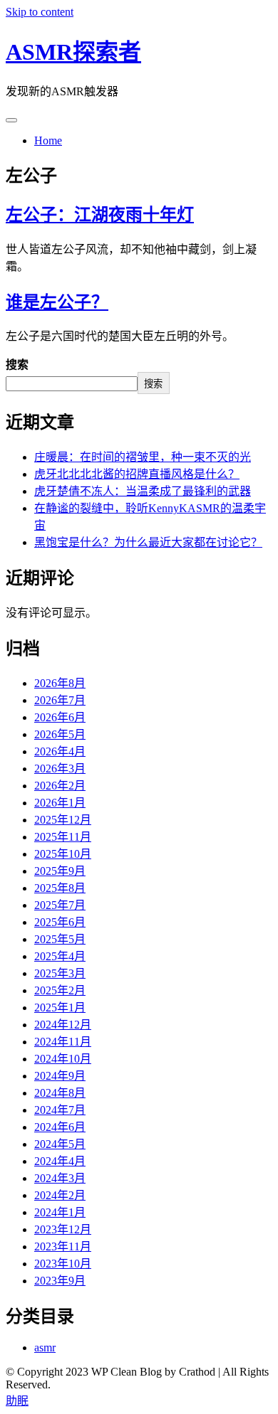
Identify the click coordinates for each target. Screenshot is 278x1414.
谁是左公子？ (57, 302)
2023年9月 (60, 1281)
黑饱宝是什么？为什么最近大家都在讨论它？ (148, 542)
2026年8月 (60, 683)
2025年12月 (62, 820)
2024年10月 (62, 1059)
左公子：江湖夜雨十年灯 (100, 215)
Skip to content (39, 12)
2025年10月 (62, 854)
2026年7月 (60, 700)
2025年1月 (60, 1007)
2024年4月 (60, 1161)
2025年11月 (62, 837)
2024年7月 (60, 1110)
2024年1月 (60, 1212)
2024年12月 (62, 1025)
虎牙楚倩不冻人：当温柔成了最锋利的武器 (142, 491)
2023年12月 (62, 1229)
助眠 (17, 1401)
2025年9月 (60, 871)
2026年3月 (60, 768)
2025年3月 (60, 973)
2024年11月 (62, 1042)
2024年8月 (60, 1093)
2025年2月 (60, 990)
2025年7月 (60, 905)
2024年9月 (60, 1076)
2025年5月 (60, 939)
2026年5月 (60, 734)
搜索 (17, 364)
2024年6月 (60, 1127)
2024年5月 (60, 1144)
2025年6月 (60, 922)
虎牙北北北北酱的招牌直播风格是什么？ (137, 474)
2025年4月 (60, 956)
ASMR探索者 (73, 52)
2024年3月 (60, 1178)
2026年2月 (60, 786)
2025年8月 (60, 888)
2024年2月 (60, 1195)
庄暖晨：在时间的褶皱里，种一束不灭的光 (142, 457)
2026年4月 (60, 751)
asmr (45, 1347)
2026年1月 (60, 803)
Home (48, 140)
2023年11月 (62, 1246)
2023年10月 (62, 1264)
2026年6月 (60, 717)
